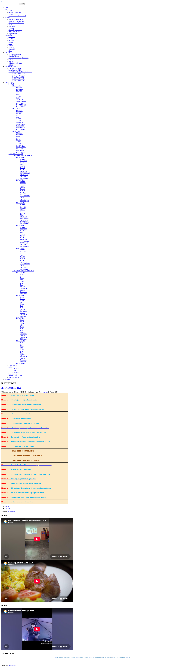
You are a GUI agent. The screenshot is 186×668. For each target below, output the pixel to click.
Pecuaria (11, 40)
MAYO (18, 94)
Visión (10, 10)
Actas (10, 367)
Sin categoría (11, 511)
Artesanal (11, 47)
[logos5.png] (97, 657)
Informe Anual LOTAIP (16, 376)
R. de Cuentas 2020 (18, 75)
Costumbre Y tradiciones (16, 21)
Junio (21, 283)
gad (6, 9)
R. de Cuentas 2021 (18, 77)
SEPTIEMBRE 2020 (11, 388)
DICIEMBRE (20, 107)
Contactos (8, 379)
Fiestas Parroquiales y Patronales (18, 58)
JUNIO (18, 96)
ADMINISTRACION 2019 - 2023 (23, 155)
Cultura (11, 59)
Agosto (22, 286)
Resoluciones (13, 374)
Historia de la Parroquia (16, 19)
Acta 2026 (15, 369)
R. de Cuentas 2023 (18, 80)
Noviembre (23, 292)
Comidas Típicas (14, 56)
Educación (12, 26)
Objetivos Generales (15, 12)
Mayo (22, 281)
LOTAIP (11, 84)
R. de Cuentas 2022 (18, 79)
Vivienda (11, 28)
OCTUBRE (20, 103)
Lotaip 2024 (16, 131)
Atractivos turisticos (15, 54)
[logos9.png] (128, 657)
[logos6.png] (104, 657)
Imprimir (45, 392)
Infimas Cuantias (14, 377)
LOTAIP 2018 (20, 272)
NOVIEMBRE (21, 105)
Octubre (22, 290)
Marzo (22, 278)
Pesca (10, 44)
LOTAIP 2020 (20, 180)
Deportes (11, 61)
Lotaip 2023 (20, 248)
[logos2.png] (70, 657)
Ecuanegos (12, 665)
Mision (11, 14)
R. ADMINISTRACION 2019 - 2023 (20, 72)
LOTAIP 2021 (20, 203)
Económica (12, 37)
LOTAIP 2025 (16, 108)
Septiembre (23, 288)
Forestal (11, 42)
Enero (22, 274)
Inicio (6, 7)
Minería (11, 45)
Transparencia (9, 82)
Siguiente (7, 508)
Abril (21, 279)
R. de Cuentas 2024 (15, 70)
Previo (7, 506)
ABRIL (18, 93)
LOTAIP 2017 (20, 295)
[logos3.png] (82, 657)
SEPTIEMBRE (21, 101)
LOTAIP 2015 (20, 341)
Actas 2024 (15, 372)
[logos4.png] (90, 657)
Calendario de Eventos (15, 63)
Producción (8, 35)
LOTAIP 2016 (20, 318)
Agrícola (11, 38)
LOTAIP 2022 (20, 225)
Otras (10, 51)
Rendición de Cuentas (11, 66)
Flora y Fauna (13, 33)
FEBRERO (19, 89)
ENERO (19, 87)
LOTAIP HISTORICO (16, 154)
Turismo (7, 52)
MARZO (19, 91)
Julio (21, 285)
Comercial (12, 49)
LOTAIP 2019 (20, 157)
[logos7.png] (109, 657)
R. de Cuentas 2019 (18, 73)
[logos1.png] (59, 657)
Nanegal (7, 17)
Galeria (11, 65)
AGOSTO (19, 100)
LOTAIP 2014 (20, 363)
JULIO (18, 98)
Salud (10, 24)
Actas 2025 (15, 370)
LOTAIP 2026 (16, 86)
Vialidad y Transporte (15, 30)
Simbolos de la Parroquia (16, 23)
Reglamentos (12, 365)
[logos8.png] (119, 657)
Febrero (22, 276)
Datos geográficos (14, 31)
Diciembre (23, 293)
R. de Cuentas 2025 (15, 68)
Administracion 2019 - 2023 (17, 16)
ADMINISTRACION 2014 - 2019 (23, 271)
